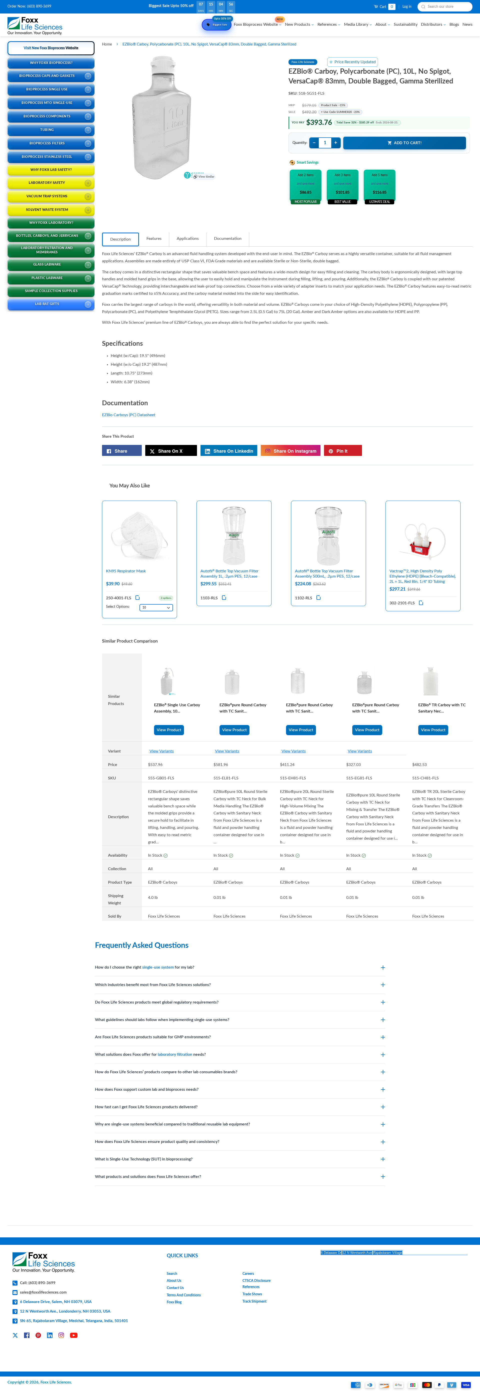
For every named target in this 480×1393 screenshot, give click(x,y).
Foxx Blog (174, 1302)
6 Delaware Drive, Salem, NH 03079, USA (56, 1302)
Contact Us (175, 1288)
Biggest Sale (222, 22)
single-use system (158, 967)
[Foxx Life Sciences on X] (15, 1336)
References (328, 24)
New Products (298, 24)
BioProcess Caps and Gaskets (47, 76)
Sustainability (406, 24)
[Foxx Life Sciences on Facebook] (27, 1336)
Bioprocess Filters (47, 143)
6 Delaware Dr (331, 1253)
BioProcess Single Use (47, 89)
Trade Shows (252, 1294)
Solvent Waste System (47, 210)
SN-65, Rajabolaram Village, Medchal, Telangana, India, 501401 (74, 1321)
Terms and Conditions (184, 1295)
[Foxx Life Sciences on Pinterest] (38, 1336)
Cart (386, 7)
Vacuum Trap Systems (47, 196)
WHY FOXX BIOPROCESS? (51, 63)
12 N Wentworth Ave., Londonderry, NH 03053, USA (65, 1311)
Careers (248, 1274)
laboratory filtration (175, 1054)
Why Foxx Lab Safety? (51, 170)
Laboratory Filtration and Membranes (47, 250)
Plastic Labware (47, 278)
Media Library (356, 24)
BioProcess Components (47, 116)
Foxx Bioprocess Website (258, 22)
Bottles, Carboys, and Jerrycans (47, 236)
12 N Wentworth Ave (357, 1253)
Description (120, 239)
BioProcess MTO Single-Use (47, 103)
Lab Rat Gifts (47, 304)
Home (107, 44)
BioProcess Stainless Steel (47, 157)
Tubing (47, 130)
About (382, 24)
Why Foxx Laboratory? (51, 223)
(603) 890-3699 (39, 6)
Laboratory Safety (47, 183)
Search (172, 1274)
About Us (174, 1281)
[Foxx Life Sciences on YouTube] (74, 1336)
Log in (407, 6)
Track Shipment (254, 1301)
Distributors (432, 24)
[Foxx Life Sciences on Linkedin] (49, 1336)
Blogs (454, 24)
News (467, 24)
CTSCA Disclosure (256, 1281)
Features (154, 239)
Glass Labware (47, 264)
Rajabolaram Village (387, 1253)
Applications (188, 239)
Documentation (228, 239)
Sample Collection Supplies (51, 291)
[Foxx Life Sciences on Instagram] (61, 1336)
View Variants (162, 751)
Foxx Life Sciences (55, 1382)
